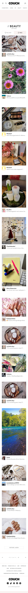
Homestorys (5, 8)
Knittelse (9, 374)
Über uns (4, 565)
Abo (18, 565)
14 (18, 557)
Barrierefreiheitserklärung (11, 573)
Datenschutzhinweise (15, 568)
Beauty (19, 8)
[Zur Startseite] (14, 3)
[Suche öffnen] (6, 3)
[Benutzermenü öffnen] (25, 3)
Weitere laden (14, 547)
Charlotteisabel (11, 246)
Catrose (9, 96)
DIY (15, 8)
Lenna (8, 457)
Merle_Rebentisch (11, 288)
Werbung (21, 573)
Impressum (23, 565)
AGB (8, 568)
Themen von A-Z (12, 565)
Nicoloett (9, 133)
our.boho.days (10, 54)
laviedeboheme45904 (13, 483)
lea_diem (9, 209)
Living (11, 8)
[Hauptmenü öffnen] (3, 3)
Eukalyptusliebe (11, 318)
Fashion (25, 8)
